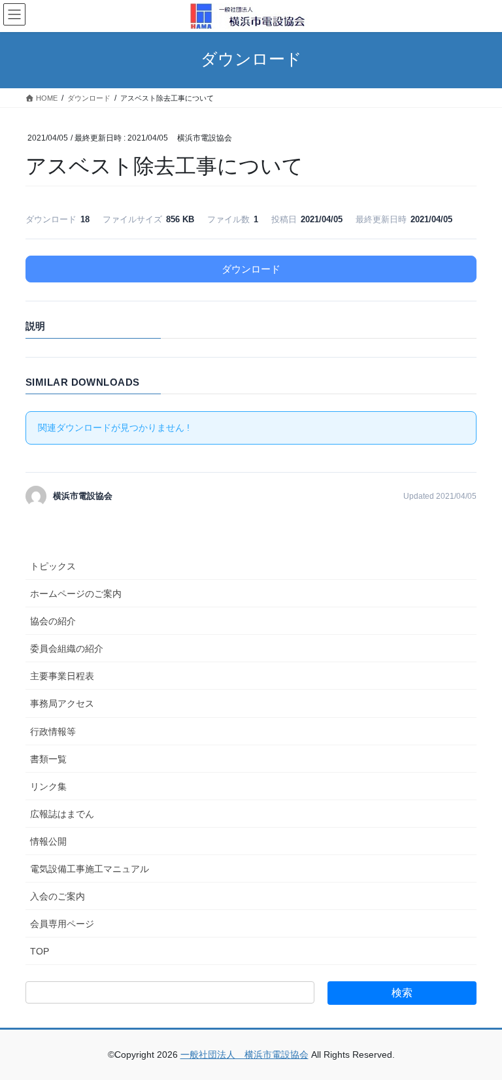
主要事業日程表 (62, 676)
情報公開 (48, 841)
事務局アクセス (62, 703)
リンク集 (48, 786)
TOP (39, 951)
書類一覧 (48, 759)
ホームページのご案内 (76, 593)
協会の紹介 (53, 621)
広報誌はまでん (62, 814)
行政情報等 (53, 731)
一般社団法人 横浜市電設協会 (244, 1054)
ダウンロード (251, 269)
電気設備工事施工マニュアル (89, 869)
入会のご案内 (57, 896)
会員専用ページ (62, 924)
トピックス (53, 566)
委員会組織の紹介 (66, 648)
